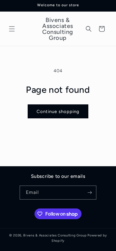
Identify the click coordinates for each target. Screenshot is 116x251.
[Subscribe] (89, 193)
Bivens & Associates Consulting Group (55, 235)
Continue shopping (58, 111)
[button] (11, 28)
